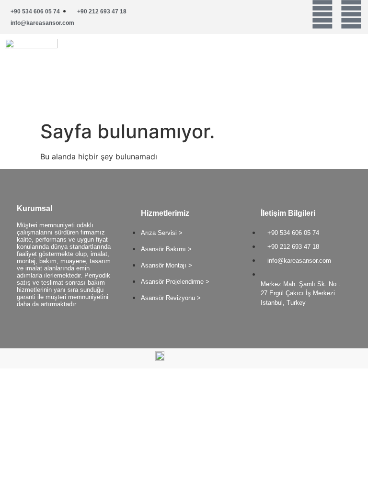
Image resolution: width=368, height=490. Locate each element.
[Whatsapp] (322, 14)
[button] (276, 56)
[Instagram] (351, 14)
